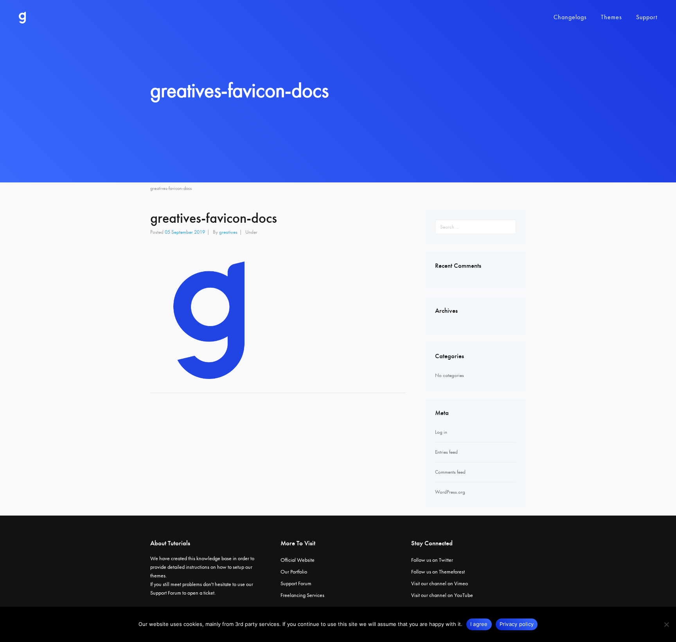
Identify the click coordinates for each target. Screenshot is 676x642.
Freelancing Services (302, 595)
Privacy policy (517, 624)
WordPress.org (450, 492)
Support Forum (165, 593)
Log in (441, 432)
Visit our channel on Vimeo (439, 583)
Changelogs (570, 17)
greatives (228, 232)
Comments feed (450, 472)
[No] (666, 624)
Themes (611, 17)
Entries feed (446, 452)
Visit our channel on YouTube (442, 595)
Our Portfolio (293, 571)
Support (646, 17)
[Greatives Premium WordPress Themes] (22, 17)
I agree (479, 624)
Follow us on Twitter (432, 560)
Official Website (297, 560)
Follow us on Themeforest (438, 571)
